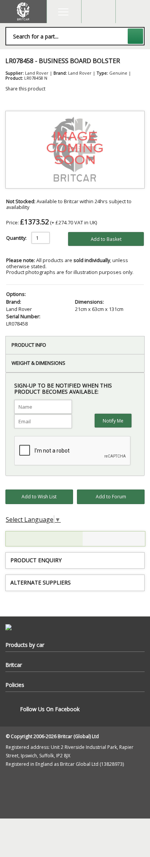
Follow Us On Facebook (50, 709)
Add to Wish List (39, 496)
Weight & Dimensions (38, 362)
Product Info (29, 344)
